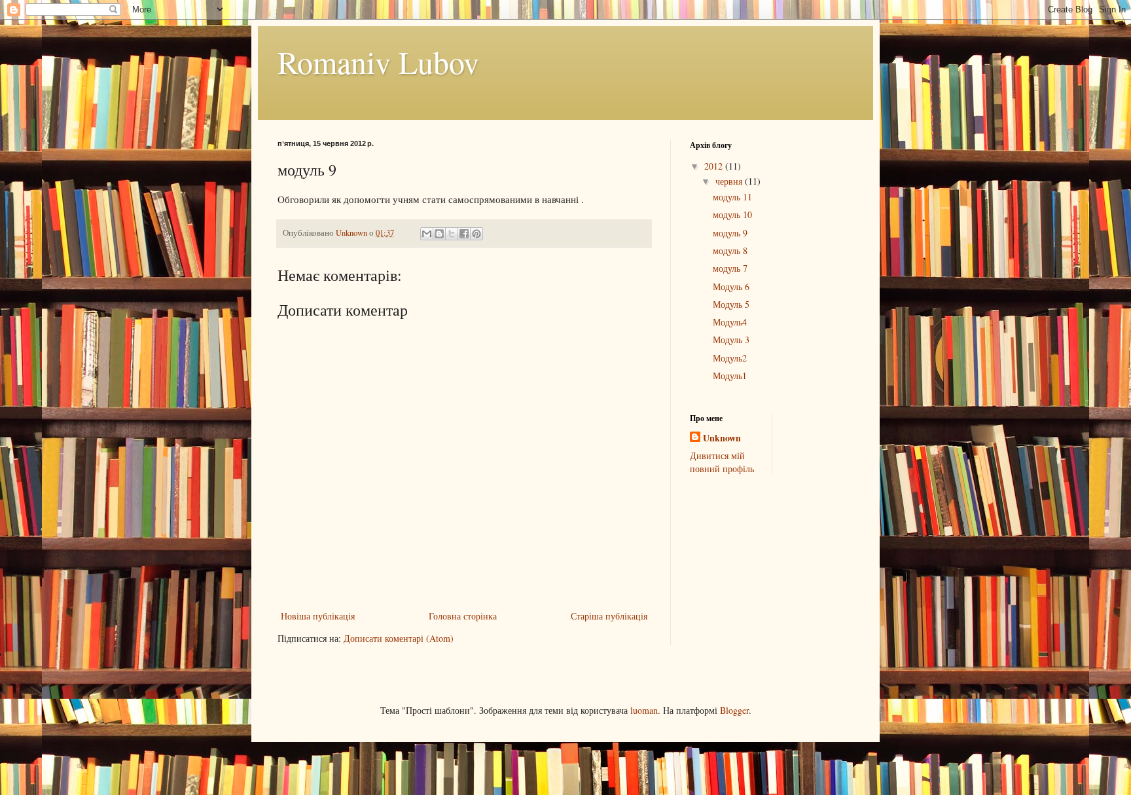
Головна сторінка (463, 616)
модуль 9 (730, 233)
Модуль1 (730, 375)
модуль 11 (732, 197)
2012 (714, 166)
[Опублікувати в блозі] (439, 233)
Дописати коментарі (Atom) (399, 638)
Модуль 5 (731, 304)
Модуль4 (730, 322)
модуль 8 (730, 250)
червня (730, 181)
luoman (644, 710)
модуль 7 (730, 268)
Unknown (722, 438)
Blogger (734, 710)
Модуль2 (730, 358)
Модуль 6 (731, 286)
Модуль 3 (731, 339)
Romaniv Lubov (378, 62)
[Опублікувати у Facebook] (464, 233)
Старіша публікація (609, 616)
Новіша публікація (318, 616)
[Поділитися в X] (451, 233)
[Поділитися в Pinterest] (476, 233)
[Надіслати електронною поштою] (426, 233)
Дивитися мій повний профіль (722, 462)
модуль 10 (732, 214)
